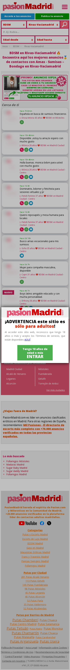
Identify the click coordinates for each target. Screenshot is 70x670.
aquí (27, 339)
